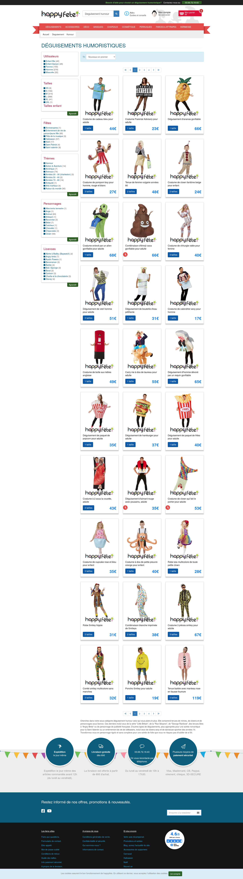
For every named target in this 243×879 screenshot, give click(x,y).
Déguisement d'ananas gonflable (184, 119)
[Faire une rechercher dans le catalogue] (116, 14)
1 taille (88, 128)
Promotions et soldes (133, 841)
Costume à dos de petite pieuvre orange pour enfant (141, 563)
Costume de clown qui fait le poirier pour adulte (182, 500)
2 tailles (131, 191)
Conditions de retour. (50, 853)
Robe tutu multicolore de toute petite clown (183, 563)
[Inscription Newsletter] (198, 812)
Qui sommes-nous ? (92, 845)
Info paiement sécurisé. (51, 862)
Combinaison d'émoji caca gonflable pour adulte (138, 247)
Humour (49, 163)
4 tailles (88, 507)
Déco (86, 26)
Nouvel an (128, 866)
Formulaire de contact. (51, 841)
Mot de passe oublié (50, 849)
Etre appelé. (46, 845)
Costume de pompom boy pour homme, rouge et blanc (98, 184)
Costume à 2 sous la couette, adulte (97, 500)
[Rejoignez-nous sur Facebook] (43, 810)
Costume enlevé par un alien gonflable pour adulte (97, 247)
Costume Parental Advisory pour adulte (141, 120)
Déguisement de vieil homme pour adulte (97, 310)
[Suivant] (153, 69)
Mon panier (193, 13)
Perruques (146, 26)
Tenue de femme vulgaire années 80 (141, 184)
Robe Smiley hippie (93, 625)
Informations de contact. (93, 849)
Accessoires (72, 26)
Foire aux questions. (50, 836)
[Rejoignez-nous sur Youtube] (49, 810)
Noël (126, 862)
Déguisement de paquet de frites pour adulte (184, 437)
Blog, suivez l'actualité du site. (137, 845)
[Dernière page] (158, 69)
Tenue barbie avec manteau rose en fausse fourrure (184, 690)
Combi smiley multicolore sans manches (98, 690)
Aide (132, 13)
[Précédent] (130, 69)
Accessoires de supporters (135, 849)
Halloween (128, 858)
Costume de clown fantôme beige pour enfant (184, 184)
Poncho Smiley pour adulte (138, 688)
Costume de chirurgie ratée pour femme (184, 247)
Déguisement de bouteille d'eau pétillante (141, 310)
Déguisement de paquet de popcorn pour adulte (96, 437)
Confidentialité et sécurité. (94, 841)
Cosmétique (128, 26)
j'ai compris (175, 873)
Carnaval (128, 853)
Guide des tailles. (49, 858)
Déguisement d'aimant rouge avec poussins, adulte (139, 500)
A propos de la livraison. (52, 866)
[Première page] (125, 69)
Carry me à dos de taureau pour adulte (141, 373)
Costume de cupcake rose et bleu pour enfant (99, 563)
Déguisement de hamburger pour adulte (141, 437)
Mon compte (164, 13)
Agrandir (72, 113)
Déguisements (53, 26)
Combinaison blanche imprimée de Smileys (141, 627)
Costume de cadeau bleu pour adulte (98, 120)
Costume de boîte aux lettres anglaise (97, 373)
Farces (166, 26)
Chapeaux (112, 26)
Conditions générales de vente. (96, 836)
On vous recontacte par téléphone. (142, 759)
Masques (98, 26)
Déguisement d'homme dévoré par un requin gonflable (183, 373)
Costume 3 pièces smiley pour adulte (183, 627)
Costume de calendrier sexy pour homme (184, 310)
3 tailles (88, 191)
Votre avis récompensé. (134, 836)
